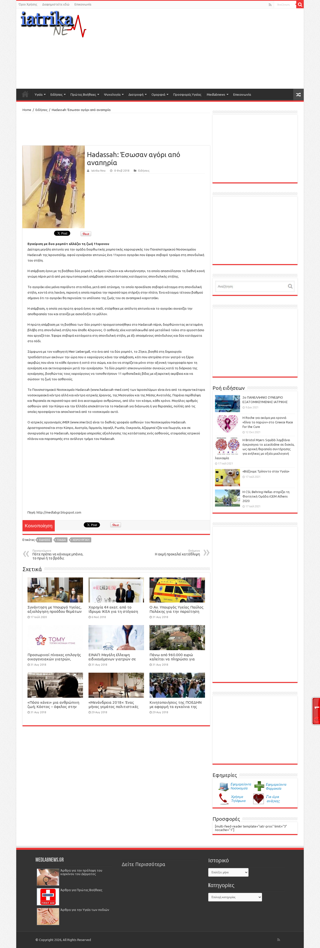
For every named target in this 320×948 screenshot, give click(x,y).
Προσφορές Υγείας (187, 94)
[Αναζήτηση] (300, 4)
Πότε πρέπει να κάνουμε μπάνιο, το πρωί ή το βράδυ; (57, 554)
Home (26, 109)
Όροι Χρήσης (28, 4)
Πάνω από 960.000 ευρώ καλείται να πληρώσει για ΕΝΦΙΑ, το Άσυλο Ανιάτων (173, 659)
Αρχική (25, 94)
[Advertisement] (209, 49)
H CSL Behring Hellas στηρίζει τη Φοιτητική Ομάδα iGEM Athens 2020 (266, 496)
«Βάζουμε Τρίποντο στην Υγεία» (265, 471)
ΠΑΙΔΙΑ (61, 539)
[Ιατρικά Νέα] (54, 23)
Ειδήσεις (56, 94)
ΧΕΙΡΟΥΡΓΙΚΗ (81, 539)
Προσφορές (226, 819)
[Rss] (270, 5)
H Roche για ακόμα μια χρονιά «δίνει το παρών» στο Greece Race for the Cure (267, 422)
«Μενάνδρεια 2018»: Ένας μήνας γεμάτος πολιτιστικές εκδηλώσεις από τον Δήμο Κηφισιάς (113, 708)
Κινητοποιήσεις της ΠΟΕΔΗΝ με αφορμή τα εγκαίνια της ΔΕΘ (176, 706)
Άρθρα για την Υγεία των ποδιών (84, 909)
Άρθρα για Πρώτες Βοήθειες (81, 890)
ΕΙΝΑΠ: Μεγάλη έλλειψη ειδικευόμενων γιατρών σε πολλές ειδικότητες (112, 659)
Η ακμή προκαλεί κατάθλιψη (177, 552)
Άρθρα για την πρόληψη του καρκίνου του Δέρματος (81, 872)
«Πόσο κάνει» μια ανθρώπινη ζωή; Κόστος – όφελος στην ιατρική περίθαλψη (53, 706)
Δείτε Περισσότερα (143, 864)
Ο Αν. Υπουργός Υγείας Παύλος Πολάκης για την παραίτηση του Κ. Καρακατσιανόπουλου (177, 611)
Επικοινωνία (82, 4)
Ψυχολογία (112, 94)
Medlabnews (216, 94)
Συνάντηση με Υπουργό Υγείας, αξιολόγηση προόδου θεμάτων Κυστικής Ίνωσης (55, 611)
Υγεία (38, 94)
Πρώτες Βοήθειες (83, 94)
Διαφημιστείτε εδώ (56, 4)
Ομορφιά (158, 94)
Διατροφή (136, 94)
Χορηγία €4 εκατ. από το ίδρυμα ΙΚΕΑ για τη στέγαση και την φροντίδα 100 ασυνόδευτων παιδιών (113, 613)
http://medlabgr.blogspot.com (58, 512)
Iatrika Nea (98, 170)
